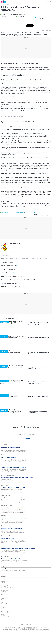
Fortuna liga (16, 568)
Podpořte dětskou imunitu (6, 548)
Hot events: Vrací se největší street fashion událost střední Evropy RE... (13, 540)
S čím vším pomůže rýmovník (29, 548)
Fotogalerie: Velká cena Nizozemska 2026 (8, 490)
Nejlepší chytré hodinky (6, 497)
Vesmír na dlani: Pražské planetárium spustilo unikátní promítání (18, 280)
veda (10, 258)
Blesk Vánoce (4, 447)
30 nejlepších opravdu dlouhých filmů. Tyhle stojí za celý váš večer (12, 502)
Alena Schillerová (4, 571)
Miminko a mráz (18, 477)
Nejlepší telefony (14, 497)
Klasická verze (21, 434)
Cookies (4, 630)
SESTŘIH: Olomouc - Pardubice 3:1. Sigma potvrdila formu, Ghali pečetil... (13, 570)
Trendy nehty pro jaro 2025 (12, 467)
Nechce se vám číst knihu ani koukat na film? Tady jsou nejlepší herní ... (13, 561)
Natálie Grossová (4, 573)
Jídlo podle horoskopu (22, 518)
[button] (51, 1)
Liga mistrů (13, 457)
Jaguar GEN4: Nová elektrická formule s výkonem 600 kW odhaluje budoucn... (14, 560)
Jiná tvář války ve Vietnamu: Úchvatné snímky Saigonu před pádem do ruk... (14, 450)
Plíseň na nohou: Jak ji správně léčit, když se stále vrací (10, 551)
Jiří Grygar (41, 258)
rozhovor (24, 258)
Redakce (26, 624)
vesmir (2, 258)
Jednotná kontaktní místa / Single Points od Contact (29, 630)
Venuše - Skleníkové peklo (8, 269)
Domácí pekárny (14, 518)
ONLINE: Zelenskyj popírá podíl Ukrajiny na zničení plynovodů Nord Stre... (13, 451)
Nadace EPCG (20, 508)
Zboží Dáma (3, 582)
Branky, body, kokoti (10, 568)
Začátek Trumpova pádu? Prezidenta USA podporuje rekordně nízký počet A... (14, 471)
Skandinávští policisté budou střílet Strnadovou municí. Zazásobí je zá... (13, 512)
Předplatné (25, 427)
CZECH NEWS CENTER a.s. (18, 627)
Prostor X (3, 568)
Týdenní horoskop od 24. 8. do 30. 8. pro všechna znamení (11, 480)
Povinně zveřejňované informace (44, 630)
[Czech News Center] (28, 438)
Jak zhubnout (4, 467)
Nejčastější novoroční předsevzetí (8, 477)
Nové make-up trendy (22, 467)
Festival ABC (17, 558)
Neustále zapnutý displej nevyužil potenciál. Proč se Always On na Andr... (13, 499)
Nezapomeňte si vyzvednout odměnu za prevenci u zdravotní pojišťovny (13, 552)
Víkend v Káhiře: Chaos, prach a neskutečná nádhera (10, 531)
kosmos (29, 258)
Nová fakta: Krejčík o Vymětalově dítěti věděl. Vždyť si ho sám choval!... (13, 470)
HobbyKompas (3, 586)
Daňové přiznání (4, 508)
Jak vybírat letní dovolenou (27, 477)
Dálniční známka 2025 (20, 487)
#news (12, 538)
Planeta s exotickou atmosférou (9, 283)
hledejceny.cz (3, 578)
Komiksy (13, 558)
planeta (7, 258)
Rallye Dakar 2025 (12, 487)
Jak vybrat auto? (4, 591)
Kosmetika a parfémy (4, 603)
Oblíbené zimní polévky (5, 518)
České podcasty (4, 615)
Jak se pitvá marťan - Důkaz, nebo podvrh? (12, 276)
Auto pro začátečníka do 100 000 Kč (7, 587)
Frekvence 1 (3, 618)
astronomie (35, 258)
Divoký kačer (10, 528)
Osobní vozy (3, 581)
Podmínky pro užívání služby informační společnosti (26, 629)
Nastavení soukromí (9, 630)
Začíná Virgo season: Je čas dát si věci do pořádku (9, 542)
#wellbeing (8, 538)
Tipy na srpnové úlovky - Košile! (6, 479)
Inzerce (35, 427)
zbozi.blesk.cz (3, 583)
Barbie (2, 599)
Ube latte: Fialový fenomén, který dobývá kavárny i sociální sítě (11, 522)
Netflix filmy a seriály (18, 528)
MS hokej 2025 (4, 457)
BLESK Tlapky (4, 528)
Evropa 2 (2, 619)
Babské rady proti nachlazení (17, 548)
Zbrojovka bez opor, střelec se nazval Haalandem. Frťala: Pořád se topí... (13, 461)
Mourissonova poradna (5, 558)
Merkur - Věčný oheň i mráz (8, 265)
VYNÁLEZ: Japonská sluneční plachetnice (12, 287)
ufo (21, 258)
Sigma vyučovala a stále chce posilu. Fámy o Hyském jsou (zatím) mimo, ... (13, 459)
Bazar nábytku (3, 608)
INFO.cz (18, 447)
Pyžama (2, 602)
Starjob (2, 614)
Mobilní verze (31, 434)
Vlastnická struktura (17, 630)
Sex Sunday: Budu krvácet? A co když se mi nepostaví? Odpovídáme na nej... (14, 541)
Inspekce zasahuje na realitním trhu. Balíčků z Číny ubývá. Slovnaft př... (13, 509)
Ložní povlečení (4, 607)
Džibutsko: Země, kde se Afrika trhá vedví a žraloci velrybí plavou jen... (13, 532)
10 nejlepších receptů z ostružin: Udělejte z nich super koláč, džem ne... (13, 521)
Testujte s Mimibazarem (5, 597)
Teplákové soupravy (4, 604)
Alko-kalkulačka (4, 487)
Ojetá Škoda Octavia (4, 590)
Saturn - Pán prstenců (7, 272)
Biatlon (9, 457)
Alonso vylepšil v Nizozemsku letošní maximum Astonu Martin (11, 489)
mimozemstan (15, 258)
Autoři (16, 427)
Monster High (3, 598)
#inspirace (3, 538)
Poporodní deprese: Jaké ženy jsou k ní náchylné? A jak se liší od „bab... (13, 550)
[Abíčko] (3, 2)
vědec (46, 258)
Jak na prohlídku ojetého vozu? (6, 585)
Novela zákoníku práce (12, 508)
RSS (30, 624)
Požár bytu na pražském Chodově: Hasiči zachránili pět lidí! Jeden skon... (13, 469)
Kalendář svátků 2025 (12, 447)
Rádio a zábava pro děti (5, 616)
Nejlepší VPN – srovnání (23, 497)
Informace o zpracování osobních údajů (42, 629)
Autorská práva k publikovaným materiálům (10, 629)
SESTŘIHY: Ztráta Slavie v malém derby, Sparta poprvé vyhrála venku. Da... (13, 460)
